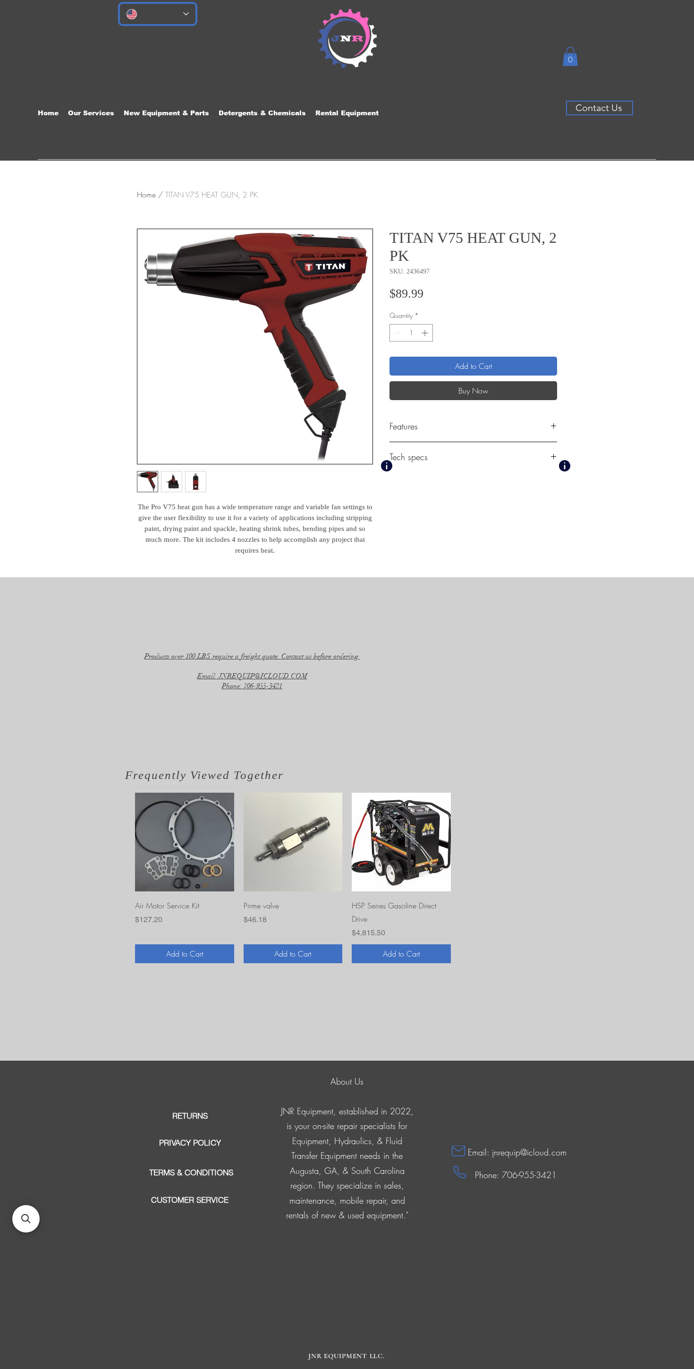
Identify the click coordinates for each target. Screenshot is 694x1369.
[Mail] (458, 1151)
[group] (347, 878)
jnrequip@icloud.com (529, 1152)
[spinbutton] (411, 333)
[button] (570, 56)
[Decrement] (397, 333)
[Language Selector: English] (157, 14)
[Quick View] (184, 842)
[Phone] (459, 1172)
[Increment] (426, 333)
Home (146, 194)
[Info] (387, 466)
